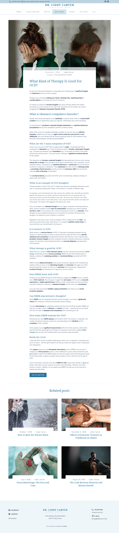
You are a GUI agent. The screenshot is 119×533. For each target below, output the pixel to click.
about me (47, 11)
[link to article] (32, 415)
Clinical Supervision (33, 11)
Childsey (65, 526)
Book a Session (59, 11)
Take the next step (38, 375)
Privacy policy (12, 518)
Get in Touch (84, 11)
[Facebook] (106, 1)
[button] (19, 11)
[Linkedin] (108, 1)
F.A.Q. (94, 11)
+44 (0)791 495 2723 (16, 1)
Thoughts (72, 11)
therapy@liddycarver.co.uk (99, 519)
